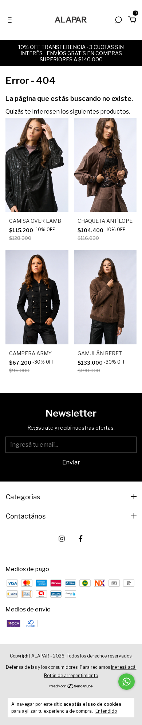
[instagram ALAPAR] (61, 538)
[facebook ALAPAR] (80, 538)
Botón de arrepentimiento (71, 675)
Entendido (106, 711)
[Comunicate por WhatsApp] (126, 681)
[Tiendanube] (71, 686)
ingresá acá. (124, 667)
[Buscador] (118, 20)
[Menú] (11, 20)
